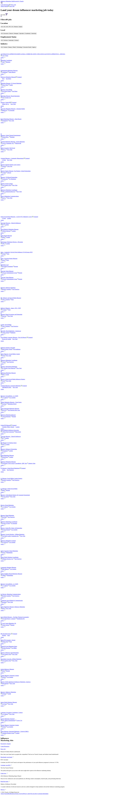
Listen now (3, 773)
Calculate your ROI (5, 765)
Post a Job (13, 4)
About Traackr (4, 6)
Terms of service (19, 793)
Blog (9, 793)
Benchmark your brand (6, 757)
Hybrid (20, 26)
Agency (34, 47)
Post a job (3, 749)
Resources (12, 793)
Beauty (10, 47)
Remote (16, 26)
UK (7, 26)
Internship (34, 33)
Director (11, 33)
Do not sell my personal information (39, 793)
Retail (14, 47)
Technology (19, 47)
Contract (16, 40)
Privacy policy (27, 793)
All (1, 26)
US (4, 26)
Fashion (5, 47)
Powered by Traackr (19, 1)
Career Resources (5, 4)
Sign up (2, 789)
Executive (6, 33)
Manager (16, 33)
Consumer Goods (27, 47)
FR (9, 26)
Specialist (21, 33)
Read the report (4, 781)
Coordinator (27, 33)
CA (12, 26)
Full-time (6, 40)
